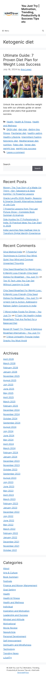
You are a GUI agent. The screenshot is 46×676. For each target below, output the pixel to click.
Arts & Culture (10, 572)
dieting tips (34, 129)
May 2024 (8, 440)
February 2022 (10, 533)
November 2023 (11, 465)
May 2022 (8, 524)
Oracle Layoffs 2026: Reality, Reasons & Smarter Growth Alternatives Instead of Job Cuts (22, 201)
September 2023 (11, 473)
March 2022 (9, 529)
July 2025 (8, 384)
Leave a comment (16, 152)
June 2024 (8, 435)
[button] (43, 31)
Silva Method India (12, 252)
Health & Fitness (23, 121)
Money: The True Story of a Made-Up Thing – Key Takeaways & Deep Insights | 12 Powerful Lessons (22, 190)
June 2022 (8, 520)
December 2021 (11, 541)
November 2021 (11, 546)
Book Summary (10, 577)
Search (6, 164)
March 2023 (9, 499)
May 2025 (8, 393)
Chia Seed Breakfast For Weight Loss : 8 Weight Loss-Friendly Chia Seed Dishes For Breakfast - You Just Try (22, 273)
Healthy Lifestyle (11, 137)
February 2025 (10, 406)
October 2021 (10, 550)
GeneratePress (23, 673)
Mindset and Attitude (13, 619)
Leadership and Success (15, 615)
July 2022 (8, 516)
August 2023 (9, 478)
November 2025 (11, 376)
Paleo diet (18, 144)
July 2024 (8, 431)
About (6, 568)
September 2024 (11, 423)
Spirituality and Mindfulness (17, 645)
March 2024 (9, 448)
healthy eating (34, 133)
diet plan (22, 129)
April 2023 (8, 495)
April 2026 (8, 359)
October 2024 (10, 418)
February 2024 (10, 452)
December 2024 (11, 410)
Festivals (7, 581)
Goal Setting (9, 589)
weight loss (9, 148)
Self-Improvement (12, 640)
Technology (9, 649)
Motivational (9, 623)
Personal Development (14, 636)
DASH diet (12, 129)
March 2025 (9, 401)
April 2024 (8, 444)
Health (10, 121)
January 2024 (10, 457)
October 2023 (10, 469)
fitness (6, 133)
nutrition (7, 144)
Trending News (11, 653)
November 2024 (11, 414)
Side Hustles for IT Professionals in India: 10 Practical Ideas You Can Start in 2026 (22, 222)
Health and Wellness (13, 602)
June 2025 (8, 389)
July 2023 (8, 482)
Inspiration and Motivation (16, 611)
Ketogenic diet (10, 141)
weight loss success (26, 148)
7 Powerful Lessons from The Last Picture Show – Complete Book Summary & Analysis (20, 212)
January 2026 (10, 372)
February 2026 (10, 367)
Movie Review (10, 628)
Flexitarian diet (18, 133)
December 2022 (11, 512)
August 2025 (9, 380)
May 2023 (8, 490)
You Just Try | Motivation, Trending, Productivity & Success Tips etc (30, 13)
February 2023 (10, 503)
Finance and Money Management (20, 585)
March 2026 (9, 363)
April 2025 (8, 397)
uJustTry (7, 657)
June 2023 (8, 486)
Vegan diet (29, 144)
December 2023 (11, 461)
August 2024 (9, 427)
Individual (8, 606)
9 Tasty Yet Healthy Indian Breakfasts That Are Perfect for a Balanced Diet (22, 319)
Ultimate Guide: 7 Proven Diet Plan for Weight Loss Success (22, 59)
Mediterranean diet (28, 141)
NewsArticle (9, 632)
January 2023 (10, 507)
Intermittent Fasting (31, 137)
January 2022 (10, 537)
